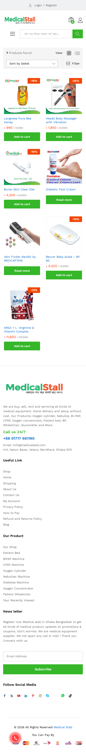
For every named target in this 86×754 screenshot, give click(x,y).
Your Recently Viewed (18, 600)
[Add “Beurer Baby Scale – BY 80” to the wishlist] (68, 249)
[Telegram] (55, 696)
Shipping (9, 483)
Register (51, 5)
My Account (11, 501)
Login (38, 5)
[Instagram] (40, 696)
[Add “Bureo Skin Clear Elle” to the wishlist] (26, 182)
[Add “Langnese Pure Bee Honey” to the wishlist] (26, 111)
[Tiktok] (70, 696)
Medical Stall (62, 727)
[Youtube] (18, 696)
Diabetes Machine (16, 582)
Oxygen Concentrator (18, 588)
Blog (6, 524)
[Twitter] (11, 696)
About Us (9, 489)
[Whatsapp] (63, 696)
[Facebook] (4, 696)
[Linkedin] (25, 696)
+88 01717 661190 (18, 438)
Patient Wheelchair (17, 594)
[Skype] (47, 696)
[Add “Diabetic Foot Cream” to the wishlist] (68, 182)
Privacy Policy (13, 506)
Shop (6, 471)
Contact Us (11, 495)
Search (77, 34)
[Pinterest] (33, 696)
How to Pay (11, 513)
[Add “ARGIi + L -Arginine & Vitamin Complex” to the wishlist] (26, 320)
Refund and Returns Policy (22, 518)
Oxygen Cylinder (14, 570)
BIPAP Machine (13, 559)
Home (7, 477)
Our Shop (10, 547)
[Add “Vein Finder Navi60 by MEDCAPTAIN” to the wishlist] (26, 249)
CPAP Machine (13, 564)
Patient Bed (11, 552)
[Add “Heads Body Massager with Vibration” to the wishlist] (68, 111)
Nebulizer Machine (16, 576)
